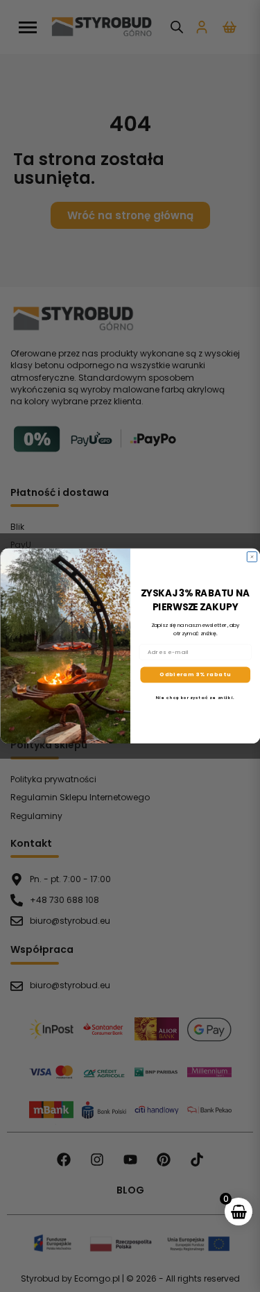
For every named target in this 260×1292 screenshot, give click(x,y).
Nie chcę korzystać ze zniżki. (195, 697)
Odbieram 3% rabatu (195, 675)
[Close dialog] (252, 557)
